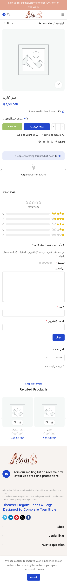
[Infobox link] (33, 170)
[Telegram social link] (40, 142)
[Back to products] (8, 23)
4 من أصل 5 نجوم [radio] (42, 262)
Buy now (12, 126)
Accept (33, 577)
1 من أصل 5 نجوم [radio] (51, 262)
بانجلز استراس (18, 429)
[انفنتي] (49, 412)
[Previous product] (12, 23)
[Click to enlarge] (58, 84)
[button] (52, 422)
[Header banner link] (33, 5)
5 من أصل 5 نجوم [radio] (40, 262)
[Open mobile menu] (63, 14)
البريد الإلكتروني (55, 321)
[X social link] (52, 142)
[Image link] (22, 458)
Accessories (45, 23)
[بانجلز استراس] (17, 412)
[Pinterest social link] (48, 142)
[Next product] (4, 23)
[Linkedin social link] (44, 142)
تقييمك (60, 262)
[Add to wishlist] (46, 422)
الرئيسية (60, 23)
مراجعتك (59, 268)
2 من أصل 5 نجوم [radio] (48, 262)
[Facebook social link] (56, 142)
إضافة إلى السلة (37, 126)
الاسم (61, 306)
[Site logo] (33, 14)
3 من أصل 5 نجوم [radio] (45, 262)
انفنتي (49, 429)
